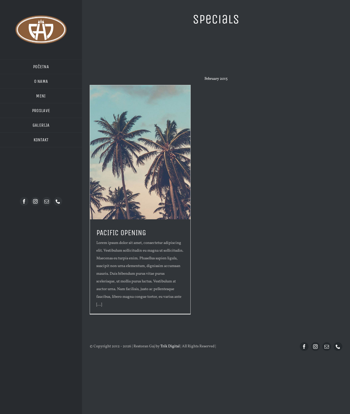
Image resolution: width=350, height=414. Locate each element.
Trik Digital (170, 346)
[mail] (46, 201)
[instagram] (35, 201)
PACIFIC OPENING (121, 232)
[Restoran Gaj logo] (41, 17)
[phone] (58, 201)
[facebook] (24, 201)
